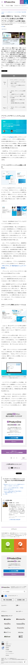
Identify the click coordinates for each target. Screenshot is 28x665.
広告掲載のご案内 (21, 599)
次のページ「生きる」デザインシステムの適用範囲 (14, 451)
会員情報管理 (8, 645)
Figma (11, 137)
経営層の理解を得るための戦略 (17, 103)
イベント (3, 611)
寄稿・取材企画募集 (7, 599)
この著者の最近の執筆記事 (14, 519)
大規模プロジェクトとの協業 (17, 94)
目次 (14, 75)
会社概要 (7, 649)
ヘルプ (7, 642)
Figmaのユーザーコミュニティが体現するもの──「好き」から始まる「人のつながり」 (14, 485)
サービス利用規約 (9, 651)
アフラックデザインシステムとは (17, 79)
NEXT (23, 458)
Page (4, 97)
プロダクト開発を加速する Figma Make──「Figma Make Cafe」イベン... (13, 491)
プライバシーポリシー (10, 653)
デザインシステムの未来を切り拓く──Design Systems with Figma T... (13, 488)
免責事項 (7, 647)
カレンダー (18, 611)
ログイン (14, 441)
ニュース (3, 605)
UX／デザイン (4, 29)
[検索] (2, 5)
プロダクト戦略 (9, 5)
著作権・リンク (8, 643)
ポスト (4, 71)
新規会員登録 (14, 437)
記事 (17, 605)
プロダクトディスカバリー (20, 5)
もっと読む (5, 494)
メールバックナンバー (15, 434)
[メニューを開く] (2, 2)
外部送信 (7, 655)
